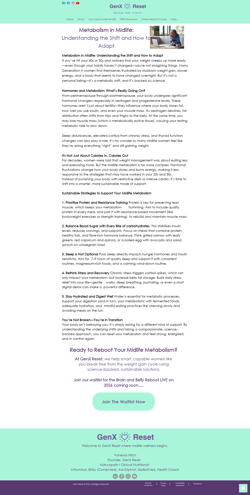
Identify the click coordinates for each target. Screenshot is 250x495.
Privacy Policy (163, 484)
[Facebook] (68, 3)
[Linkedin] (63, 3)
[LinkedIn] (115, 476)
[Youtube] (77, 3)
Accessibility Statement (180, 484)
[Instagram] (73, 3)
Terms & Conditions (148, 484)
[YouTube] (134, 476)
